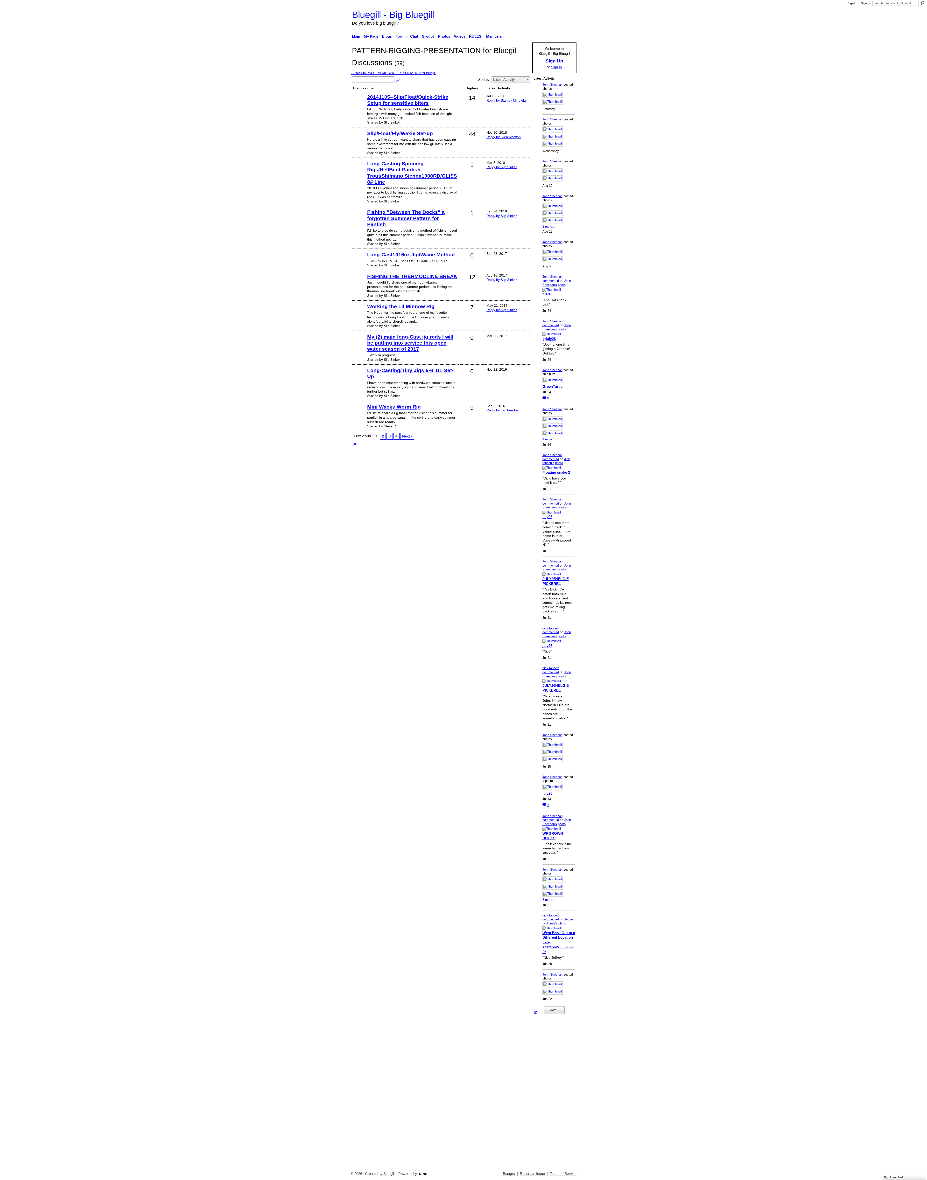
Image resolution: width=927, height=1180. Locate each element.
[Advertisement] (548, 1090)
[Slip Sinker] (359, 104)
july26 (547, 517)
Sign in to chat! (893, 1177)
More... (554, 1010)
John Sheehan (552, 84)
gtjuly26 (549, 339)
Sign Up (853, 3)
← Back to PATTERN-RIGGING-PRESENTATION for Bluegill (393, 73)
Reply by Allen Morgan (503, 137)
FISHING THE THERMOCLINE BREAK (412, 276)
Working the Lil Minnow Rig (401, 306)
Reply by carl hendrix (502, 410)
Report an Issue (532, 1174)
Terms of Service (563, 1174)
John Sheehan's (556, 283)
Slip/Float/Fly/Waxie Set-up (400, 133)
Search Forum (398, 80)
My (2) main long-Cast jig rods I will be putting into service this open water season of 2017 (410, 343)
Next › (407, 436)
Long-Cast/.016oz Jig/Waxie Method (411, 254)
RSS (354, 445)
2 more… (548, 226)
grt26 (546, 294)
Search (922, 3)
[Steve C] (359, 414)
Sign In (865, 3)
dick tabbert (550, 628)
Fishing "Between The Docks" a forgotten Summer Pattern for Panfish (406, 218)
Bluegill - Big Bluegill (393, 14)
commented (550, 281)
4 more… (548, 439)
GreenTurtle (552, 386)
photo (562, 285)
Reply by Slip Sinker (501, 167)
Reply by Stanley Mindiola (506, 100)
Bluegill (388, 1174)
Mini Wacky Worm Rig (394, 407)
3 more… (548, 900)
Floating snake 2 (556, 472)
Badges (509, 1174)
